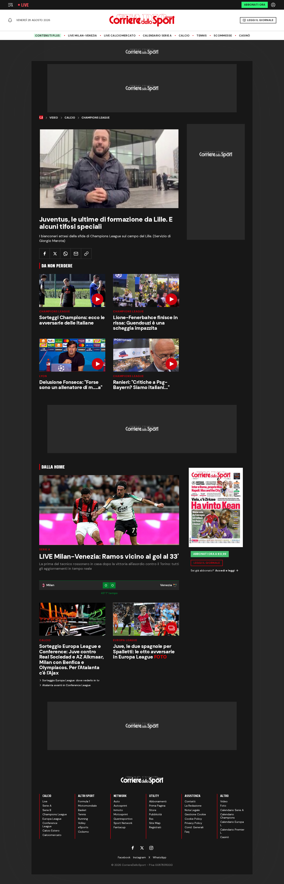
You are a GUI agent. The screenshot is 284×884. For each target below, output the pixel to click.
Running (83, 818)
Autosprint (120, 805)
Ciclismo (83, 831)
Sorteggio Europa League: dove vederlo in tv (70, 680)
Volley (82, 823)
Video (53, 117)
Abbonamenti (158, 801)
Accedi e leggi (225, 570)
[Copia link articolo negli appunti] (86, 253)
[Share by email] (76, 253)
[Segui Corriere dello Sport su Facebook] (132, 848)
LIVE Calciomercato (120, 35)
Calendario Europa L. (232, 823)
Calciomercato (52, 835)
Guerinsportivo (123, 818)
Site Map (155, 823)
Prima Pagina (157, 805)
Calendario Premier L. (232, 831)
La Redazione (193, 805)
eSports (83, 827)
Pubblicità (155, 814)
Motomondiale (87, 805)
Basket (82, 810)
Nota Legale (192, 810)
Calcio (184, 35)
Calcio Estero (51, 830)
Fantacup (120, 827)
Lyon (43, 376)
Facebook (124, 857)
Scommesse (223, 35)
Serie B (47, 810)
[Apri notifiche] (10, 20)
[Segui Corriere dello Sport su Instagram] (151, 848)
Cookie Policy (193, 818)
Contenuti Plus (47, 35)
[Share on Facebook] (44, 253)
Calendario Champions (227, 816)
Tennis (201, 35)
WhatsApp (159, 857)
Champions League (96, 117)
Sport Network (123, 823)
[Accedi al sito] (273, 5)
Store (152, 810)
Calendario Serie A (157, 35)
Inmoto (118, 810)
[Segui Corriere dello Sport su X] (142, 848)
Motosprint (121, 814)
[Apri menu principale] (10, 5)
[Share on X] (55, 253)
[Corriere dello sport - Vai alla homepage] (142, 20)
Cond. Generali (194, 827)
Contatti (190, 801)
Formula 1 (84, 801)
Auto (117, 801)
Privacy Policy (193, 823)
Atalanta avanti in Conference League (66, 685)
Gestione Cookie (195, 814)
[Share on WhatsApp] (65, 253)
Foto (223, 805)
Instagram (139, 857)
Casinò (244, 35)
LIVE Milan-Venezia (82, 35)
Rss (151, 818)
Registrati (155, 827)
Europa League (125, 640)
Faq (187, 831)
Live (25, 5)
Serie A (44, 549)
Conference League (50, 824)
